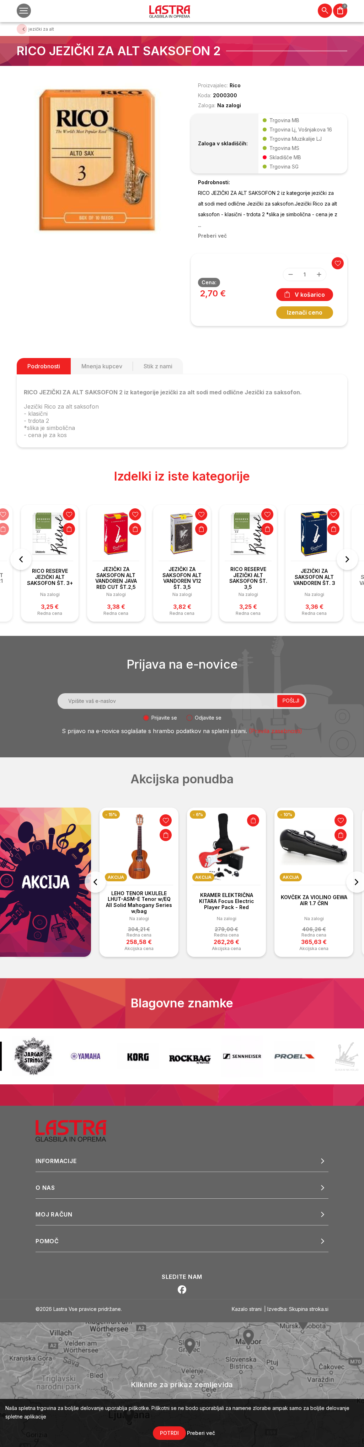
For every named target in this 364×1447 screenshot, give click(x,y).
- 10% (286, 814)
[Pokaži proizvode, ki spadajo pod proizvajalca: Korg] (85, 1056)
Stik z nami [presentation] (158, 366)
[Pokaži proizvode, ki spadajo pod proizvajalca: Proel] (242, 1056)
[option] (50, 563)
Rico (235, 85)
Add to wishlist (338, 263)
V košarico (310, 294)
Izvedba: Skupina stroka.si (297, 1309)
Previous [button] (21, 559)
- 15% (111, 814)
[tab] (44, 366)
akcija (116, 877)
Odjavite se (208, 718)
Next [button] (347, 559)
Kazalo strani (247, 1309)
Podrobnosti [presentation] (43, 366)
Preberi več (201, 1433)
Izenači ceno (304, 312)
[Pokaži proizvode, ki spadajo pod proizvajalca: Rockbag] (138, 1056)
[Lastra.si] (79, 1130)
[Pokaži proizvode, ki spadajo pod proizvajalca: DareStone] (294, 1056)
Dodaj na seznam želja (69, 514)
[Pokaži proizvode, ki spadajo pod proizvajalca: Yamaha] (33, 1056)
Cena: (209, 282)
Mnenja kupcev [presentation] (101, 366)
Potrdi (169, 1433)
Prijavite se (164, 718)
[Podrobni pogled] (97, 159)
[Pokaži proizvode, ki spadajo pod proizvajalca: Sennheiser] (190, 1056)
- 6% (198, 814)
